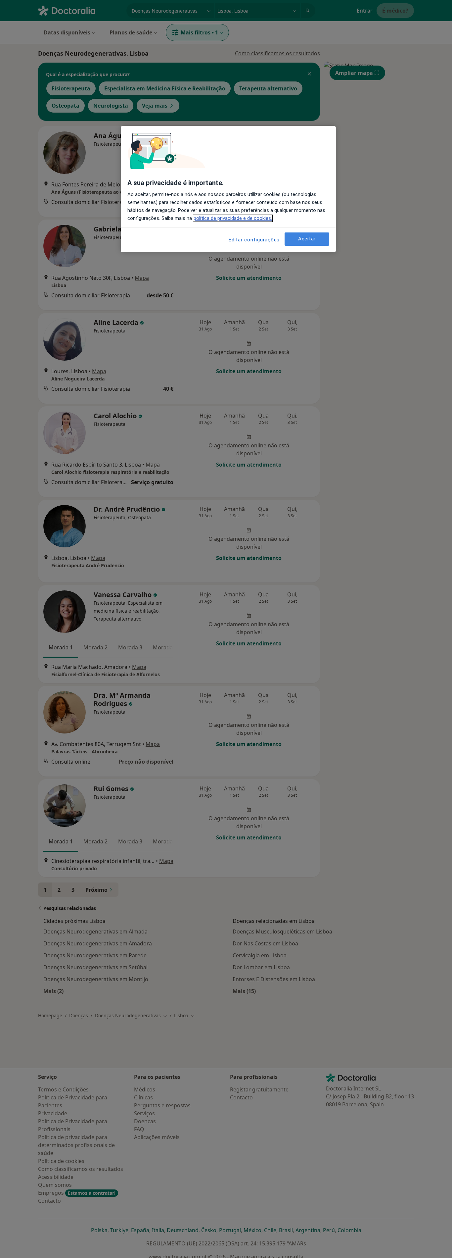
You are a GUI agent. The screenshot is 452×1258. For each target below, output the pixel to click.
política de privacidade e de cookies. (233, 218)
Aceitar (307, 239)
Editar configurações (254, 240)
